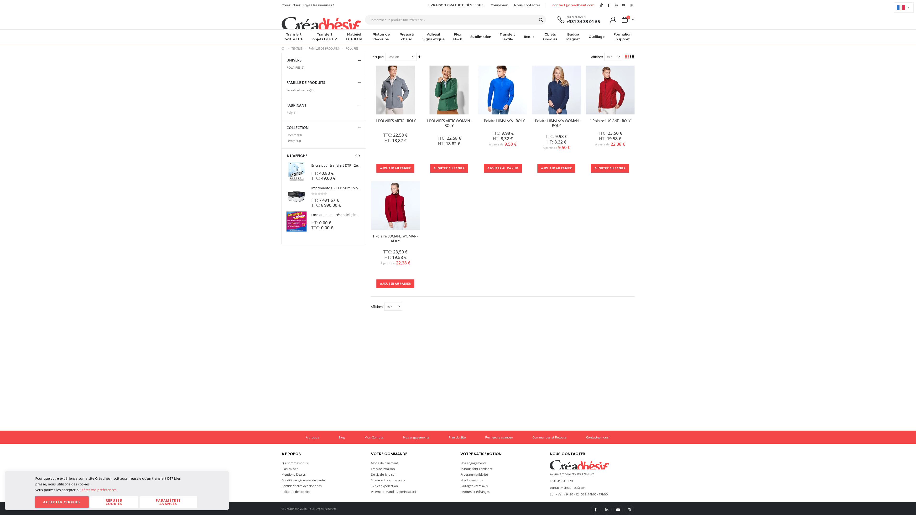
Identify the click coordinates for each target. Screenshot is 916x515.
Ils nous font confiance (476, 469)
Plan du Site (457, 437)
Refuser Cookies (114, 502)
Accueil (283, 48)
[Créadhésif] (321, 23)
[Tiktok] (601, 5)
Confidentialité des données (301, 486)
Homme (294, 135)
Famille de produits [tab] (305, 82)
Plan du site (289, 469)
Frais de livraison (383, 469)
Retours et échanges (474, 491)
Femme (294, 140)
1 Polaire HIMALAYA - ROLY (502, 120)
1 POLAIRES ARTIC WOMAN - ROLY (449, 123)
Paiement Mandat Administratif (393, 491)
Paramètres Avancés (168, 502)
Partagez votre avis (474, 486)
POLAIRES (295, 67)
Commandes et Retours (549, 437)
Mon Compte (374, 437)
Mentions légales (293, 474)
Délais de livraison (383, 474)
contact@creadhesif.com (573, 5)
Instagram (629, 510)
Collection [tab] (297, 127)
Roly (291, 112)
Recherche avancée (499, 437)
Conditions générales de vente (303, 480)
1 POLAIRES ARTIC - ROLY (395, 120)
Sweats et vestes (300, 90)
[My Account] (613, 20)
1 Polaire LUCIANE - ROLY (610, 120)
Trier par (377, 57)
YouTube (618, 510)
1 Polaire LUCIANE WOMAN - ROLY (395, 238)
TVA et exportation (384, 486)
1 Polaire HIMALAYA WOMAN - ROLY (556, 123)
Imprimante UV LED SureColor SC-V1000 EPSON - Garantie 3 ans (336, 188)
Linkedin (616, 5)
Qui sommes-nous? (295, 463)
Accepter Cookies (62, 502)
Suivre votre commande (388, 480)
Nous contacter (527, 5)
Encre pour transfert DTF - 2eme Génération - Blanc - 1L (336, 165)
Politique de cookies (295, 491)
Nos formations (471, 480)
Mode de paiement (384, 463)
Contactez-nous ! (598, 437)
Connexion (499, 5)
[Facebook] (609, 5)
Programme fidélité (474, 474)
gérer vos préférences (99, 490)
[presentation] (359, 156)
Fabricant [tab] (296, 105)
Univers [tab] (294, 60)
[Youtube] (624, 5)
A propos (312, 437)
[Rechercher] (541, 20)
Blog (341, 437)
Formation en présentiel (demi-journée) (336, 214)
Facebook (595, 510)
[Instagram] (631, 5)
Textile (296, 48)
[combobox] (455, 20)
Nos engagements (416, 437)
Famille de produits (324, 48)
